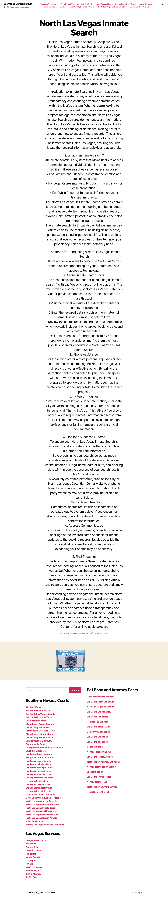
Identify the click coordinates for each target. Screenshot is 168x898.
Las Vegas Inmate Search (38, 781)
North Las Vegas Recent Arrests (41, 818)
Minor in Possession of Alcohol (41, 794)
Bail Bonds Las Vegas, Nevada (40, 714)
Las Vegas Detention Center (141, 7)
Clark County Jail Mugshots (39, 734)
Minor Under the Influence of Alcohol (43, 798)
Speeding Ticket (95, 772)
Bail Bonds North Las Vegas (39, 717)
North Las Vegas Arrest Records (41, 801)
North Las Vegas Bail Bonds (100, 707)
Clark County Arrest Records (40, 724)
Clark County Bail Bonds (37, 727)
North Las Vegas (34, 867)
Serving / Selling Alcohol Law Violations (45, 824)
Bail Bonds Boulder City (98, 727)
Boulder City (32, 847)
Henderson (31, 854)
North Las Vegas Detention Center (112, 7)
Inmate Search (33, 857)
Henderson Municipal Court (102, 4)
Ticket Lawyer (33, 870)
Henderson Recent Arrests (39, 771)
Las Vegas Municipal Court (18, 4)
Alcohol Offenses (145, 4)
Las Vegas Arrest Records (38, 774)
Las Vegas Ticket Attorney (100, 757)
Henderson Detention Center (54, 7)
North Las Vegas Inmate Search (41, 808)
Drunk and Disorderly (36, 751)
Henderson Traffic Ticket (99, 792)
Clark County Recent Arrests (39, 737)
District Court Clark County (125, 4)
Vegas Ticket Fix (95, 747)
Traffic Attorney (33, 874)
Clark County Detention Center (82, 7)
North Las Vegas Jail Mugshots (41, 811)
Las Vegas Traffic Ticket (99, 777)
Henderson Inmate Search (38, 761)
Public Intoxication (34, 821)
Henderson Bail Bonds (97, 722)
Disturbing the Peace (36, 744)
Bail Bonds (31, 843)
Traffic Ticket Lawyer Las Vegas (103, 787)
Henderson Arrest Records (39, 754)
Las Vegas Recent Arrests (38, 791)
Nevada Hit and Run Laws (99, 752)
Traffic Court (32, 877)
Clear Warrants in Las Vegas (101, 697)
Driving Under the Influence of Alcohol (44, 747)
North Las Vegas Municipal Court (53, 4)
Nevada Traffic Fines (97, 782)
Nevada (29, 864)
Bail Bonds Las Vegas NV (99, 712)
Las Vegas (31, 860)
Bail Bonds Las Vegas (97, 737)
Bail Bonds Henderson (97, 717)
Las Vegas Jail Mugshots (38, 784)
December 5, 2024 (101, 633)
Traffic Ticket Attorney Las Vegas (103, 762)
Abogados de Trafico (36, 840)
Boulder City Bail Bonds (98, 732)
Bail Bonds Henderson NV (38, 710)
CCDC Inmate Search (36, 721)
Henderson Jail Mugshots (38, 764)
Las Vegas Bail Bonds (97, 742)
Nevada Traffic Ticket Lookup (101, 767)
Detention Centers (34, 850)
